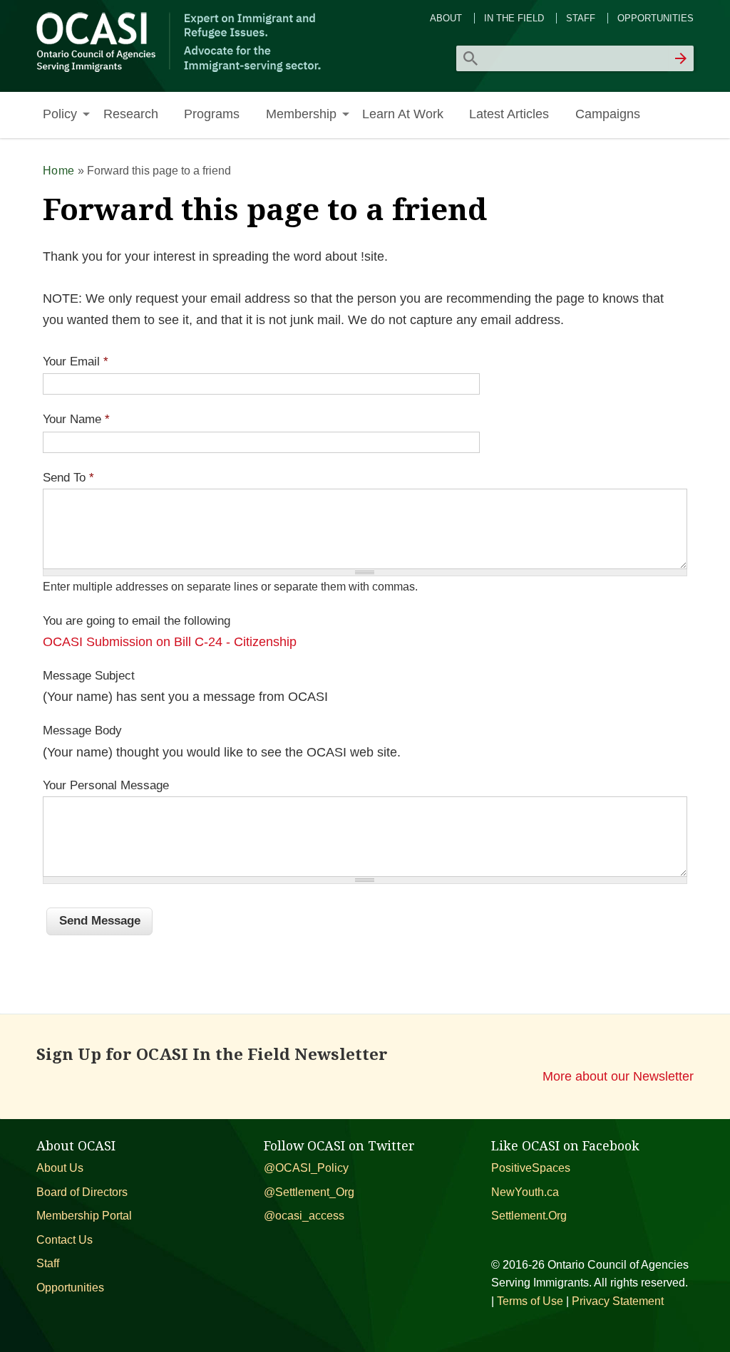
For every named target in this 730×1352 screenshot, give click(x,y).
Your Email (75, 361)
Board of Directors (82, 1192)
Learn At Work (402, 113)
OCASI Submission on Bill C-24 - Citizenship (170, 641)
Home (59, 171)
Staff (580, 18)
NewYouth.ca (525, 1192)
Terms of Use (530, 1301)
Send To (68, 477)
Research (130, 113)
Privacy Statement (618, 1301)
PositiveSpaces (530, 1168)
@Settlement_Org (309, 1192)
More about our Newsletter (618, 1075)
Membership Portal (84, 1216)
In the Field (514, 18)
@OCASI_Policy (306, 1168)
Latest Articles (509, 113)
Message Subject (89, 675)
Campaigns (607, 113)
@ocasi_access (304, 1216)
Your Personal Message (106, 785)
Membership (301, 113)
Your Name (76, 419)
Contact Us (64, 1240)
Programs (212, 113)
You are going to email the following (136, 621)
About (446, 18)
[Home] (180, 70)
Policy (60, 113)
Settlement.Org (529, 1216)
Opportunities (655, 18)
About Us (59, 1168)
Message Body (82, 730)
